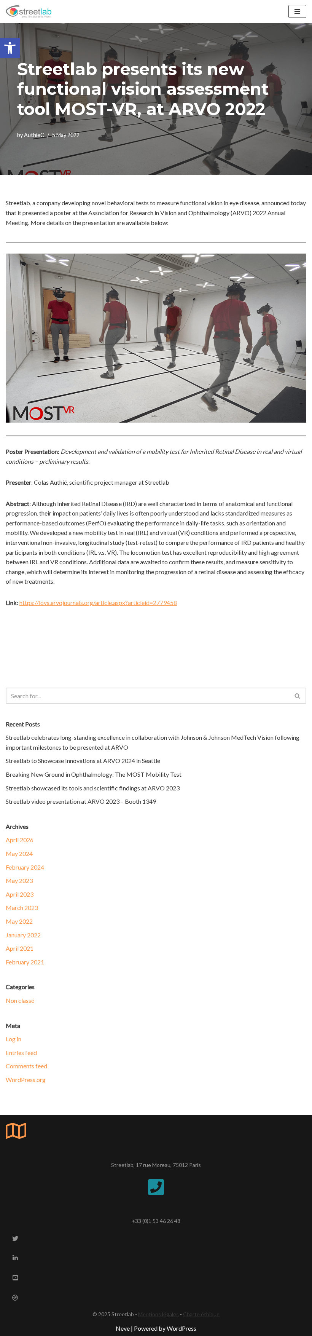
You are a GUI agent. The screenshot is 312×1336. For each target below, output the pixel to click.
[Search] (297, 696)
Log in (13, 1038)
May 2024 (19, 853)
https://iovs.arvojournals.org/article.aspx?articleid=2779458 (98, 602)
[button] (10, 48)
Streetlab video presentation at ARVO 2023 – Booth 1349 (81, 801)
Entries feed (21, 1052)
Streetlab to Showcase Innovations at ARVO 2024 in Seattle (83, 760)
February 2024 (25, 867)
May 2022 (19, 921)
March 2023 (22, 907)
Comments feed (26, 1065)
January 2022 (23, 935)
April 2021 (19, 948)
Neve (123, 1328)
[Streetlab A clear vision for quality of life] (28, 11)
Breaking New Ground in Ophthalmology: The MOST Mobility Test (93, 774)
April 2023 (19, 894)
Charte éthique (201, 1314)
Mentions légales (158, 1314)
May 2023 (19, 880)
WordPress (181, 1328)
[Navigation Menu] (297, 11)
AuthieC (34, 135)
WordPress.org (26, 1079)
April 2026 (19, 839)
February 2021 (25, 962)
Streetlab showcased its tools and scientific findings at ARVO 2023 (93, 788)
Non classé (20, 1000)
